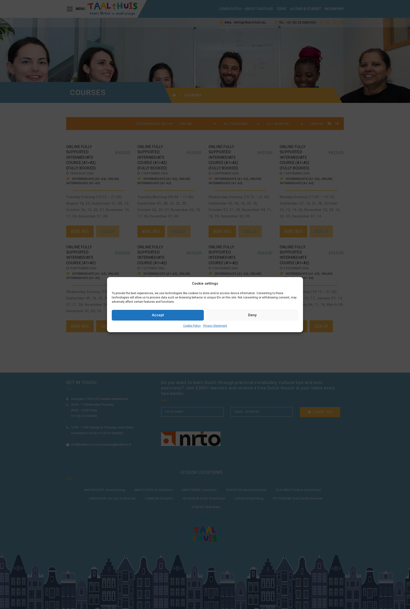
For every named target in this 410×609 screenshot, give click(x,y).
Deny (252, 315)
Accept (158, 315)
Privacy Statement (215, 325)
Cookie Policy (192, 325)
